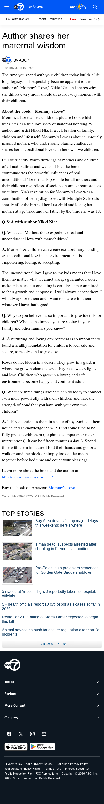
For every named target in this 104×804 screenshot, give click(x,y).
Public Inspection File (18, 773)
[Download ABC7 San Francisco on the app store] (16, 747)
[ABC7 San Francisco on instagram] (32, 734)
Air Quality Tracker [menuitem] (16, 19)
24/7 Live (36, 7)
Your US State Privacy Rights (22, 768)
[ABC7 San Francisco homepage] (19, 7)
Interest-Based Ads (77, 768)
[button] (7, 6)
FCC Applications (47, 773)
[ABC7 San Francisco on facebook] (9, 734)
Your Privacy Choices (39, 763)
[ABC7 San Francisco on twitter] (21, 734)
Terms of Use (53, 768)
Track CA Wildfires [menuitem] (49, 19)
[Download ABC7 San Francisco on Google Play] (42, 747)
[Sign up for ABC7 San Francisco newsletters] (44, 734)
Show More (50, 644)
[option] (20, 19)
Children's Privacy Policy (72, 763)
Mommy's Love (61, 487)
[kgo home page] (12, 665)
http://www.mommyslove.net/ (27, 477)
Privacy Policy (13, 763)
